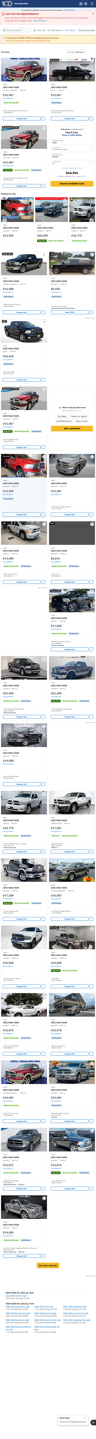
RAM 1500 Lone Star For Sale (75, 1313)
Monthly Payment (58, 140)
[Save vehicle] (44, 61)
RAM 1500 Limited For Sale (75, 1306)
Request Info (22, 118)
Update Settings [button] (80, 176)
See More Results (48, 1265)
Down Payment (57, 154)
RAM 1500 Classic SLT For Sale (48, 1320)
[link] (56, 102)
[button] (81, 4)
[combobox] (16, 30)
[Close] (85, 1417)
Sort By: (71, 52)
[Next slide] (91, 221)
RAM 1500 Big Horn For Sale (18, 1313)
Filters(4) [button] (41, 30)
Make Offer (69, 312)
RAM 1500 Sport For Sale (45, 1313)
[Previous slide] (4, 221)
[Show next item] (42, 466)
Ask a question (72, 428)
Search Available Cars (72, 183)
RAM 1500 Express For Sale (17, 1320)
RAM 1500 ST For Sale (44, 1306)
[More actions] (43, 118)
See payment (8, 98)
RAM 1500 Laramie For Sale (18, 1306)
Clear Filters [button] (70, 30)
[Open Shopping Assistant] (93, 1422)
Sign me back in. (40, 20)
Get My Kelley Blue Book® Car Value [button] (72, 168)
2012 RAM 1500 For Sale (16, 1295)
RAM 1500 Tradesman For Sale (76, 1320)
